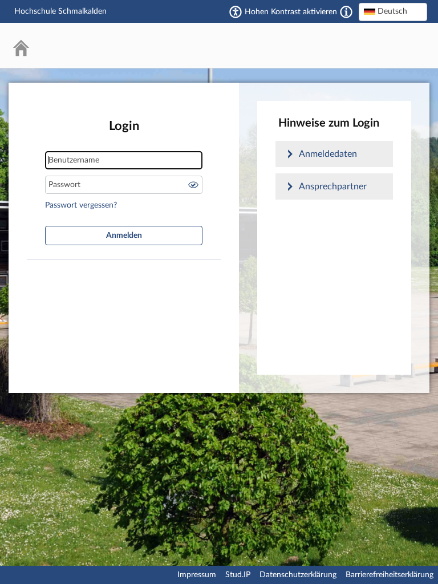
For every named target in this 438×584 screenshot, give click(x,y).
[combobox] (393, 12)
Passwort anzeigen (193, 184)
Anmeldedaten (328, 154)
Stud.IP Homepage (384, 45)
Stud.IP (237, 575)
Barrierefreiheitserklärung (389, 575)
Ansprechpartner (333, 186)
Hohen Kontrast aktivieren (291, 12)
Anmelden (124, 236)
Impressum (196, 575)
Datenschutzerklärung (297, 575)
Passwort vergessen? (81, 205)
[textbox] (393, 11)
